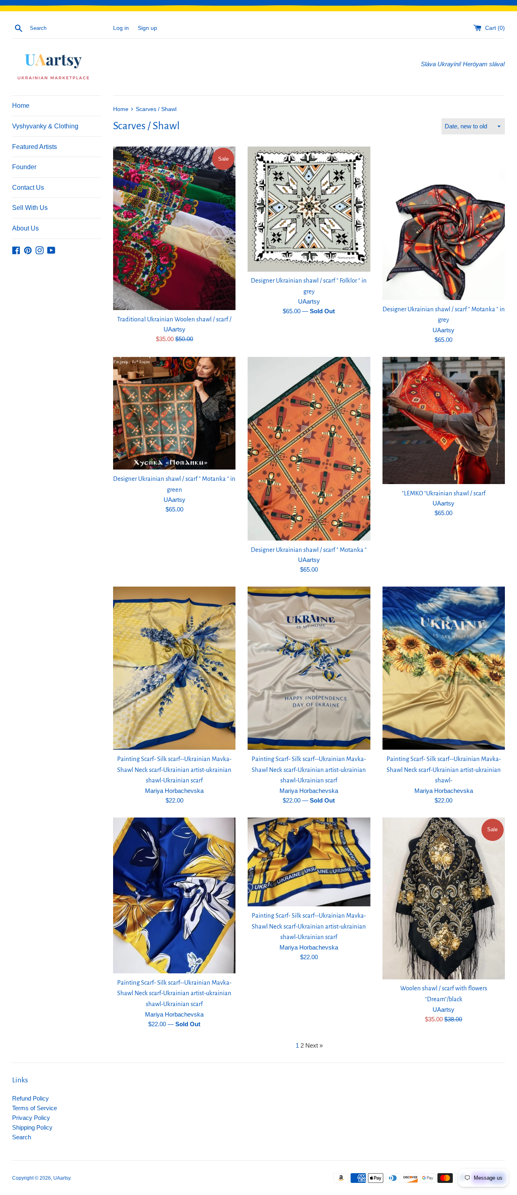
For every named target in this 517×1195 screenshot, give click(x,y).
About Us (25, 228)
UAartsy (61, 1178)
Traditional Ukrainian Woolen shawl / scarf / (174, 319)
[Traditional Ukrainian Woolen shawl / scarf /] (174, 228)
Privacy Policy (31, 1117)
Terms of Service (34, 1108)
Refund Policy (30, 1098)
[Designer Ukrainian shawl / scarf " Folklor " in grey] (309, 209)
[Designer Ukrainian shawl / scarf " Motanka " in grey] (443, 223)
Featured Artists (34, 146)
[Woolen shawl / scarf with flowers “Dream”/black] (443, 898)
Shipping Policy (32, 1127)
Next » (314, 1045)
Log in (121, 28)
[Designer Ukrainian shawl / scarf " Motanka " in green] (174, 413)
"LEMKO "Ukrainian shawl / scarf (443, 493)
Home (20, 105)
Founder (24, 167)
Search (21, 1137)
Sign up (147, 28)
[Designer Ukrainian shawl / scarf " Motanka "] (309, 449)
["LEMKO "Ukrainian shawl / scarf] (443, 420)
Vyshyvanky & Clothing (45, 126)
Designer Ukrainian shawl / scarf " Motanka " (309, 550)
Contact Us (28, 187)
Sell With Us (30, 207)
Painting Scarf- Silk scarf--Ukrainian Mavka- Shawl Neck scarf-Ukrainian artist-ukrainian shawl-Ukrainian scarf (174, 770)
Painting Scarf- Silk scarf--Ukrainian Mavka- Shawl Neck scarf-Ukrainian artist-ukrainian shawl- (444, 770)
